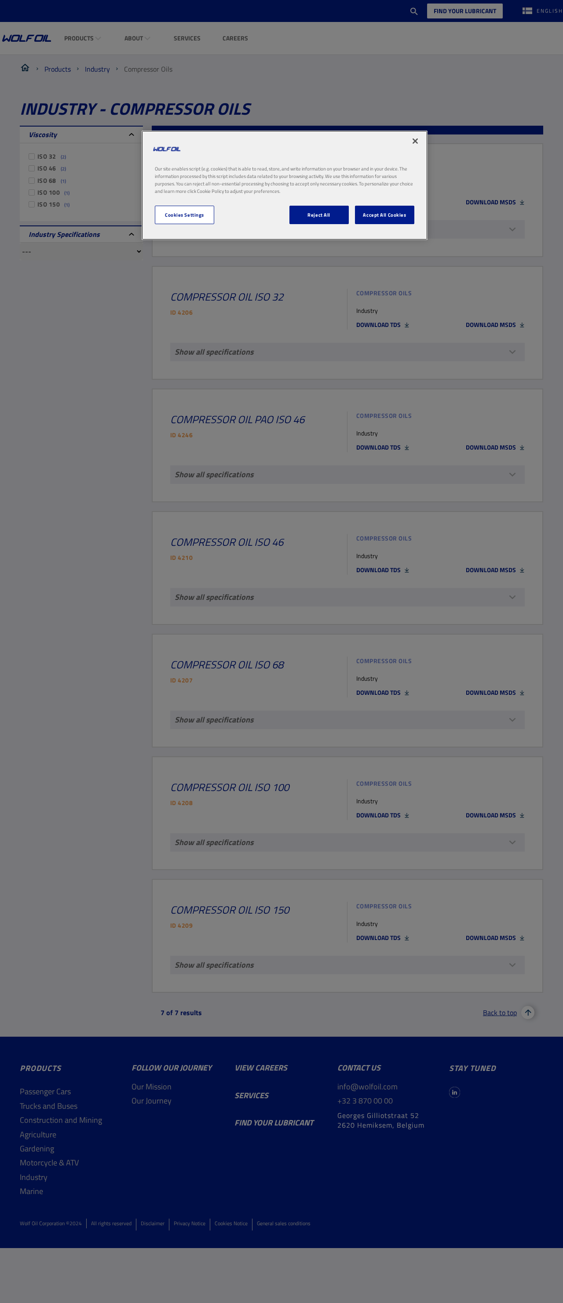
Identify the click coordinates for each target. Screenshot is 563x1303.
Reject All (318, 214)
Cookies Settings (184, 214)
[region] (285, 185)
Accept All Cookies (384, 214)
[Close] (415, 141)
